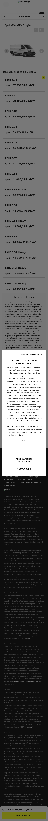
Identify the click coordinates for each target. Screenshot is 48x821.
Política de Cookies (15, 432)
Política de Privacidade (16, 441)
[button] (32, 355)
